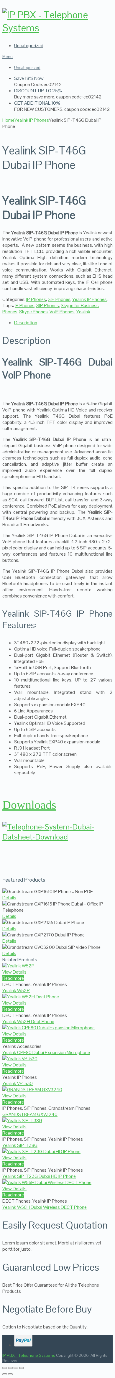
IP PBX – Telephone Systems (28, 1355)
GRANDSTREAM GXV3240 (30, 1114)
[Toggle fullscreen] (10, 1368)
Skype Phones (33, 312)
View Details (14, 972)
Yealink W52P (16, 990)
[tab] (63, 323)
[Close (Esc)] (21, 1368)
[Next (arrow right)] (10, 1374)
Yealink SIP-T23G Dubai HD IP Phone (39, 1176)
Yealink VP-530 (17, 1083)
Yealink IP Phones (89, 299)
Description (25, 323)
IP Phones (36, 299)
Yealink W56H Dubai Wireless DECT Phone (44, 1207)
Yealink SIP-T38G (19, 1145)
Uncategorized (28, 45)
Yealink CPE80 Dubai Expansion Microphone (46, 1052)
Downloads (29, 804)
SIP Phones (59, 299)
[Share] (16, 1368)
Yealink (83, 312)
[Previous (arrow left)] (4, 1374)
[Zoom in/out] (4, 1368)
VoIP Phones (62, 312)
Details (9, 898)
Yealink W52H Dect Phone (28, 1021)
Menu (7, 56)
